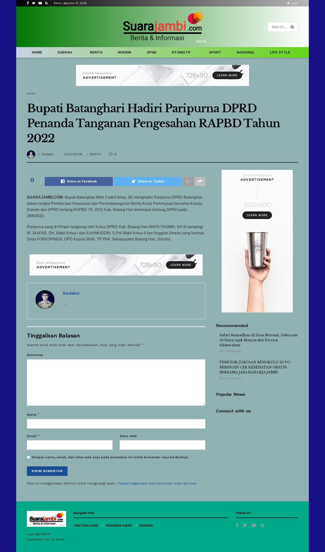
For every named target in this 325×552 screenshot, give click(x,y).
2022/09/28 (73, 154)
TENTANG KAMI (85, 525)
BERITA (96, 52)
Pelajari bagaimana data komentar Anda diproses (157, 483)
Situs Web (128, 436)
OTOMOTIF (181, 52)
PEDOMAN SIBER (119, 525)
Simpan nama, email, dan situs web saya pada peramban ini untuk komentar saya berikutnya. (110, 457)
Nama (33, 414)
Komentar (35, 355)
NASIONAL (246, 52)
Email (33, 436)
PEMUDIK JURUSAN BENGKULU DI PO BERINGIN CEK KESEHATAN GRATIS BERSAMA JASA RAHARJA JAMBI (255, 367)
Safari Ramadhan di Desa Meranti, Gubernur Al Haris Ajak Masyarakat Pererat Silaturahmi (259, 340)
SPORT (215, 52)
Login (294, 3)
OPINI (151, 52)
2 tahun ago (232, 351)
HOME (37, 52)
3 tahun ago (232, 378)
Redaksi (48, 154)
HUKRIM (124, 52)
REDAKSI (146, 525)
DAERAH (65, 52)
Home (31, 93)
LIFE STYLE (280, 52)
